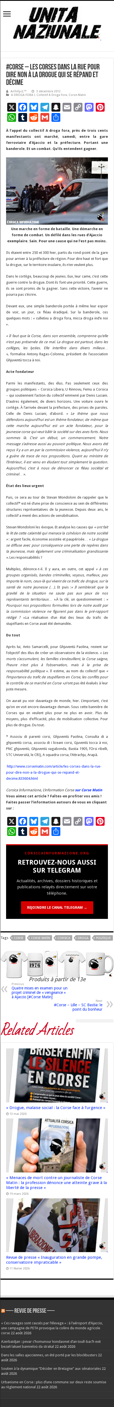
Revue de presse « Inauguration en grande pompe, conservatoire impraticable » (54, 1260)
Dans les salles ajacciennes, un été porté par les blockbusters (49, 1355)
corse (19, 938)
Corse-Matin (77, 95)
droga (83, 938)
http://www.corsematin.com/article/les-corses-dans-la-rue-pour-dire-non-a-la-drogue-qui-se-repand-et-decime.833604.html (54, 772)
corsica (64, 938)
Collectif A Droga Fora (52, 95)
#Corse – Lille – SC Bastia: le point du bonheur (78, 1005)
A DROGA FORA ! (23, 95)
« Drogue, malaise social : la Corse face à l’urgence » (55, 1107)
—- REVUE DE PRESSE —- (30, 1311)
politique (103, 938)
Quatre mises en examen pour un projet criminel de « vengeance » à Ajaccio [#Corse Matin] (40, 990)
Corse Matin (40, 938)
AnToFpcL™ (19, 91)
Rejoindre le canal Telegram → (57, 907)
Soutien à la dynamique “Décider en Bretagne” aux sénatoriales (51, 1368)
